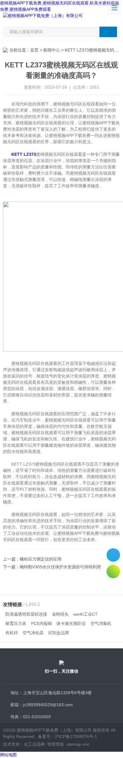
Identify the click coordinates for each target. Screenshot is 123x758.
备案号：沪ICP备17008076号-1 (67, 736)
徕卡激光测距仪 (71, 623)
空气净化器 (33, 632)
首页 (34, 50)
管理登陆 (55, 744)
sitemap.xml (77, 744)
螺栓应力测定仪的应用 (40, 559)
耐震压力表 (15, 623)
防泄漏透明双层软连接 (26, 614)
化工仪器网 (34, 744)
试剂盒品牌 (58, 632)
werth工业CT (85, 614)
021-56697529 (113, 555)
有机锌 (11, 632)
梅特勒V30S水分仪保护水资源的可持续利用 (60, 566)
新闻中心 (51, 50)
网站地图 (8, 754)
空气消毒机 (100, 623)
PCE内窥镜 (41, 623)
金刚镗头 (60, 614)
